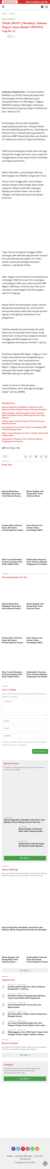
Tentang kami (25, 1159)
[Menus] (3, 7)
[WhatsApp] (32, 1149)
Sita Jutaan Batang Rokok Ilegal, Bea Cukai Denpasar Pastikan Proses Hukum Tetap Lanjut (26, 1024)
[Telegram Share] (41, 457)
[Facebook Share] (26, 457)
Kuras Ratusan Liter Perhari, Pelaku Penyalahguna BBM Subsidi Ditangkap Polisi (24, 428)
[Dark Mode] (42, 7)
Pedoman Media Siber (24, 1156)
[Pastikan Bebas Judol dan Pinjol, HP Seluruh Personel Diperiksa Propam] (12, 512)
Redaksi (10, 35)
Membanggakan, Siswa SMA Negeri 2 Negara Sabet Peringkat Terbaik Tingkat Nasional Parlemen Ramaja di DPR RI (28, 1033)
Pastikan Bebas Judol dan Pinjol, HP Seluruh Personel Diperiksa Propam (23, 422)
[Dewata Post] (6, 6)
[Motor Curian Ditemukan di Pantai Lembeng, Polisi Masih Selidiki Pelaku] (12, 546)
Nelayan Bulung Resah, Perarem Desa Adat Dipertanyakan (24, 1006)
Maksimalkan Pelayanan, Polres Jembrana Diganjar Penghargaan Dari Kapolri (22, 440)
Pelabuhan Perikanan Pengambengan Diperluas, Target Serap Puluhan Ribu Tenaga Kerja (27, 997)
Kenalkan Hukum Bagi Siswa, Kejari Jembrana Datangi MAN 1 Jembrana (26, 988)
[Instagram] (28, 1149)
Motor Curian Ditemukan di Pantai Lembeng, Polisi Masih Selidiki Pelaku (25, 434)
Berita (4, 19)
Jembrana (12, 19)
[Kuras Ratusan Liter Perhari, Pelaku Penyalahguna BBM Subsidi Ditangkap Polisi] (37, 512)
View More (24, 858)
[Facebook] (13, 1149)
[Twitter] (18, 1149)
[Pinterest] (23, 1149)
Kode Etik (39, 1156)
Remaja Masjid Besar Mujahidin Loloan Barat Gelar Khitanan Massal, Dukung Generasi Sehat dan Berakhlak (24, 408)
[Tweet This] (31, 457)
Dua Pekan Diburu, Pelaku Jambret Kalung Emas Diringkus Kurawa (27, 1015)
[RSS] (37, 1149)
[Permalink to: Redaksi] (4, 36)
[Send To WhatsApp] (46, 457)
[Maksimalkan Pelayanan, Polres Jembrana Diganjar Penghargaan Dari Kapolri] (37, 546)
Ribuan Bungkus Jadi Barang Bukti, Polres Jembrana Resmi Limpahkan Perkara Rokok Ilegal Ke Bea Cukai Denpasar (23, 415)
